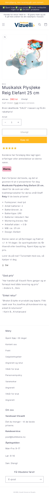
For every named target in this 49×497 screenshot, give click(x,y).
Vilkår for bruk (12, 369)
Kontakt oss (11, 344)
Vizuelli (21, 492)
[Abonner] (40, 479)
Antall (4, 117)
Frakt (16, 103)
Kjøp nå (24, 140)
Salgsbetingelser (13, 356)
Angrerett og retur (14, 363)
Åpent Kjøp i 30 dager (16, 338)
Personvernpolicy (13, 375)
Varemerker (10, 381)
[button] (3, 25)
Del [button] (6, 265)
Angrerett (10, 387)
